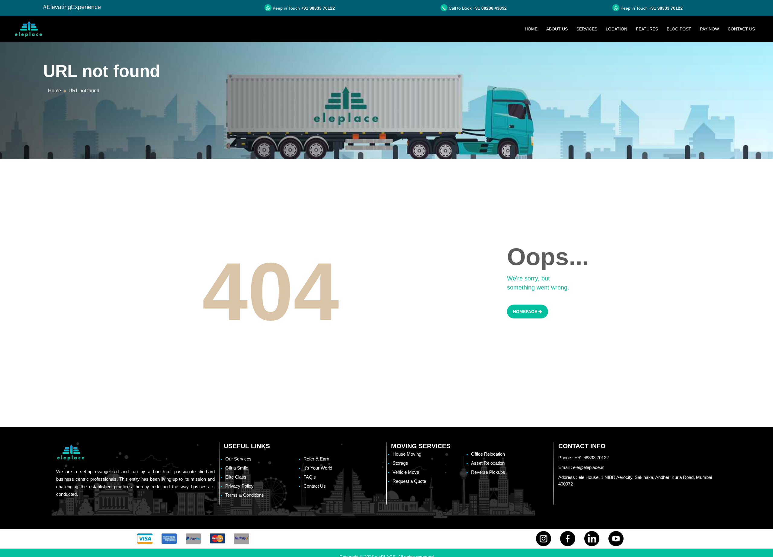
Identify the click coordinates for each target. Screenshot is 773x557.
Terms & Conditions (244, 495)
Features (647, 29)
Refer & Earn (316, 458)
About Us (557, 29)
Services (586, 29)
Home (533, 28)
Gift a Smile (236, 467)
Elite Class (235, 476)
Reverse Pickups (488, 472)
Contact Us (741, 29)
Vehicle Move (406, 472)
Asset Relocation (488, 463)
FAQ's (309, 476)
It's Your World (317, 467)
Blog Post (679, 29)
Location (616, 29)
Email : (581, 467)
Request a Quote (409, 481)
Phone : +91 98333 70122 (583, 457)
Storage (400, 463)
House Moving (407, 454)
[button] (144, 538)
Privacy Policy (239, 486)
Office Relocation (488, 454)
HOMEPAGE (525, 311)
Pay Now (709, 29)
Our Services (238, 458)
